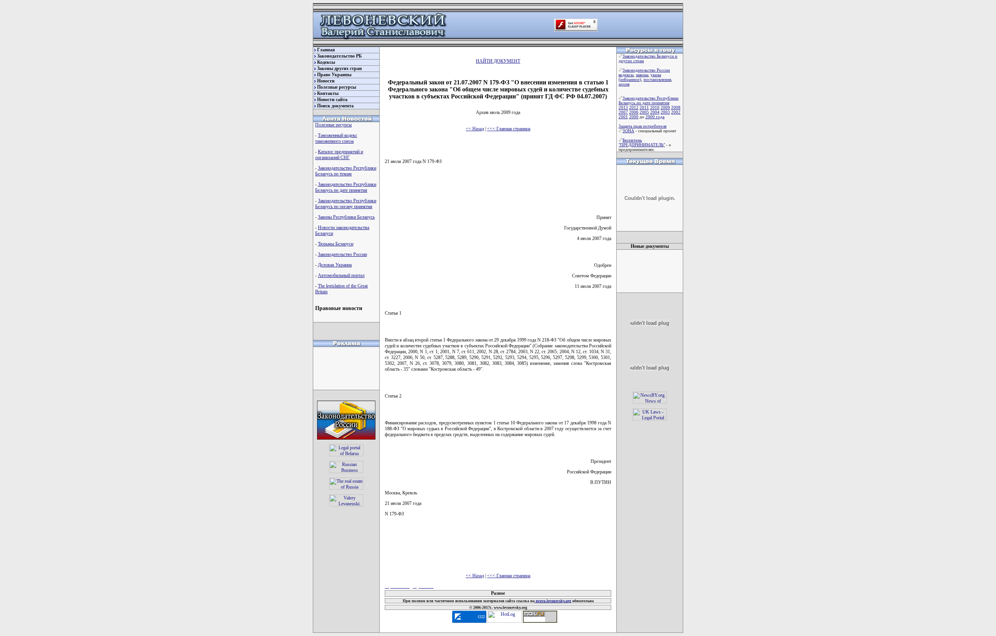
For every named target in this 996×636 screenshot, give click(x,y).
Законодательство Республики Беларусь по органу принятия (345, 203)
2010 (654, 107)
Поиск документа (335, 106)
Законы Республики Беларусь (346, 217)
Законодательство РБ (339, 56)
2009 (665, 107)
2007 (623, 112)
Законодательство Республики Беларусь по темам (345, 171)
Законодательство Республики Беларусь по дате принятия (345, 187)
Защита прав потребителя (642, 126)
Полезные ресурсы (336, 87)
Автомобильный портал (341, 275)
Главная (326, 50)
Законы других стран (339, 68)
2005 (644, 112)
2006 (633, 112)
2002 (675, 112)
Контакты (327, 93)
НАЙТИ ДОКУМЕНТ (498, 61)
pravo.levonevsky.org (553, 601)
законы (642, 74)
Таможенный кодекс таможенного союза (336, 138)
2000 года (655, 116)
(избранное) (630, 79)
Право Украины (334, 74)
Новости (326, 81)
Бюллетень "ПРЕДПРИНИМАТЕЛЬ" (642, 142)
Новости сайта (332, 99)
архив (624, 84)
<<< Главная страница (508, 128)
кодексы (626, 74)
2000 (633, 116)
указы (656, 74)
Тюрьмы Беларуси (335, 244)
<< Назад (475, 128)
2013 (623, 107)
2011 (644, 107)
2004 (654, 112)
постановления (657, 79)
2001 (623, 116)
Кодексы (326, 62)
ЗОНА (628, 130)
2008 (675, 107)
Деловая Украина (335, 265)
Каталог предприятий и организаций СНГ (339, 154)
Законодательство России (342, 254)
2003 (665, 112)
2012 (633, 107)
